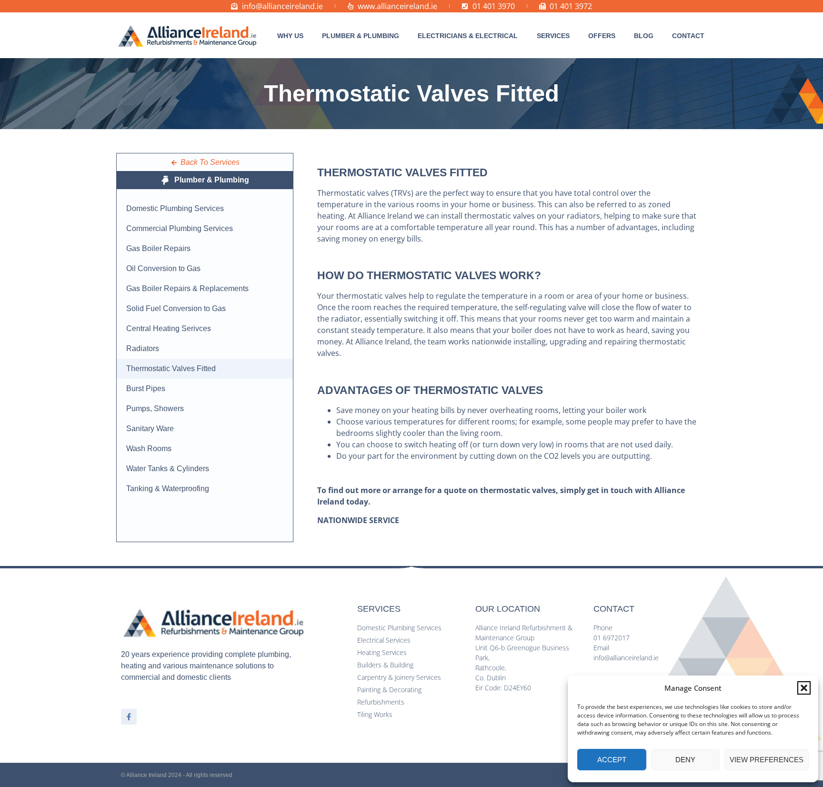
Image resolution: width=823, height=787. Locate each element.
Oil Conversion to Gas (163, 268)
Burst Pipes (145, 388)
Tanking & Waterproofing (167, 488)
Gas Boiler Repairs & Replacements (187, 288)
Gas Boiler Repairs (158, 248)
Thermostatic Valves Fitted (171, 368)
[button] (804, 688)
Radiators (142, 348)
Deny (685, 760)
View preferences (766, 760)
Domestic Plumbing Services (175, 208)
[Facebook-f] (129, 717)
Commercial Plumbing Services (179, 228)
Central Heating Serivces (168, 328)
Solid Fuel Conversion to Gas (176, 308)
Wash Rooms (148, 448)
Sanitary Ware (150, 428)
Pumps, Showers (155, 408)
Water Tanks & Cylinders (167, 468)
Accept (611, 760)
